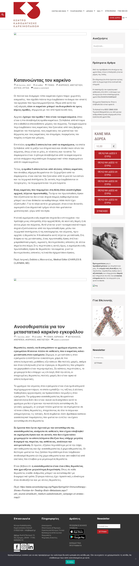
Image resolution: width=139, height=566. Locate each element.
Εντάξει (70, 562)
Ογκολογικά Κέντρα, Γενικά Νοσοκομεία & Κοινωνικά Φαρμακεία (53, 532)
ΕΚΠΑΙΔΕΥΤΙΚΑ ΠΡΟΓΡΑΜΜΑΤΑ (75, 544)
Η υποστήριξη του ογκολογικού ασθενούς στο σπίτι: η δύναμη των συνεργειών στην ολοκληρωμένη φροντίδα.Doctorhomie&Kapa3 (106, 93)
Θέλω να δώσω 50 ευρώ (107, 201)
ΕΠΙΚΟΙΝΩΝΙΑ (110, 11)
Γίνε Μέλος (122, 11)
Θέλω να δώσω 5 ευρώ (108, 155)
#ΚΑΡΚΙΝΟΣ (64, 85)
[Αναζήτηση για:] (108, 46)
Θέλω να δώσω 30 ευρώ (107, 183)
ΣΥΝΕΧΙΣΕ (102, 211)
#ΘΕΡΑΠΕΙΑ (19, 339)
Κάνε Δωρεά (115, 18)
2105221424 (18, 530)
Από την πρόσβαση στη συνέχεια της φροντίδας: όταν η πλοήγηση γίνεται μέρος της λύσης (108, 71)
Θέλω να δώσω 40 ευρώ (107, 192)
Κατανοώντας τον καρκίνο (42, 80)
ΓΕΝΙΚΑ (50, 85)
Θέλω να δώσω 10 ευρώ (107, 164)
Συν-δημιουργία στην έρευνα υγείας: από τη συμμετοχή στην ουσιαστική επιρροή (108, 81)
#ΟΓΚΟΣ (17, 87)
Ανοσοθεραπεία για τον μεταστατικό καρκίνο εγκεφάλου (48, 329)
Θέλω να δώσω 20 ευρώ (107, 173)
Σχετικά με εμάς (59, 11)
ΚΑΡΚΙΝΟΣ (59, 336)
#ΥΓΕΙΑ (26, 87)
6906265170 (18, 540)
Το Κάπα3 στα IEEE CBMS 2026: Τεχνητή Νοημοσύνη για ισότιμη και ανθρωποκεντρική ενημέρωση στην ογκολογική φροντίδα (107, 113)
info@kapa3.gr (30, 530)
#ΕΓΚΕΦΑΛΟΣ (74, 336)
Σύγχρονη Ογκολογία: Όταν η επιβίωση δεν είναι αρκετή (104, 103)
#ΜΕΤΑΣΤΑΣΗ (76, 85)
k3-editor (39, 85)
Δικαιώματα (47, 525)
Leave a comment (41, 87)
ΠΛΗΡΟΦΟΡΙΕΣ (76, 11)
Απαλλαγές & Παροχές (51, 528)
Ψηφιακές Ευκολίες (49, 537)
